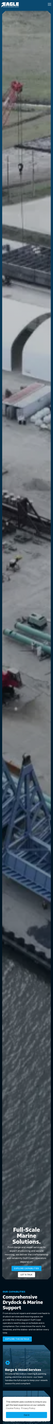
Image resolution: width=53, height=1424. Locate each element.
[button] (49, 4)
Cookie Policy (13, 1408)
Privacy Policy (28, 1408)
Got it (26, 1415)
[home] (10, 4)
